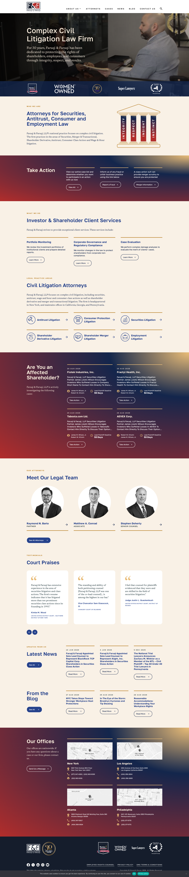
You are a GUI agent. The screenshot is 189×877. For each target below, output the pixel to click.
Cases (109, 9)
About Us (72, 9)
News (121, 9)
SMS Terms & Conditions (149, 865)
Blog (132, 9)
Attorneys (93, 9)
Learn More (33, 260)
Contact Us (148, 9)
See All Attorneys (36, 540)
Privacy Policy (125, 865)
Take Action (74, 400)
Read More (72, 674)
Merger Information (144, 185)
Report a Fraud (108, 185)
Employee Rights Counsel (100, 865)
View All (72, 187)
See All (32, 665)
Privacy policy (143, 873)
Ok (134, 873)
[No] (186, 874)
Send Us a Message (37, 769)
